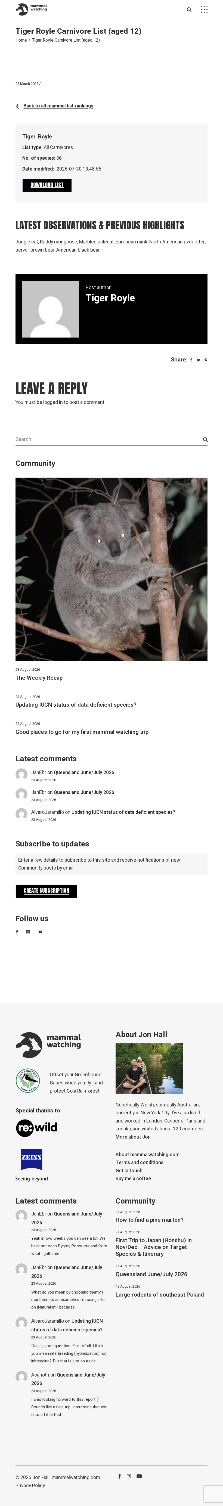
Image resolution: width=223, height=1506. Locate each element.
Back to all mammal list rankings (58, 106)
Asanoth (40, 1375)
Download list (47, 185)
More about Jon (133, 1137)
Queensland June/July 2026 (84, 772)
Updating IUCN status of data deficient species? (76, 705)
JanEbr (38, 772)
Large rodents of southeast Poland (160, 1295)
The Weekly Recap (39, 678)
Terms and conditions (139, 1162)
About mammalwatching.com (147, 1154)
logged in (53, 402)
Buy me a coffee (133, 1178)
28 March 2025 (27, 83)
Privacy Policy (30, 1485)
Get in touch (129, 1170)
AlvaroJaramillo (47, 812)
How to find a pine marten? (150, 1220)
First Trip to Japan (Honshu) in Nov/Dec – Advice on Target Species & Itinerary (154, 1247)
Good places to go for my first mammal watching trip (82, 732)
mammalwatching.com (76, 1477)
